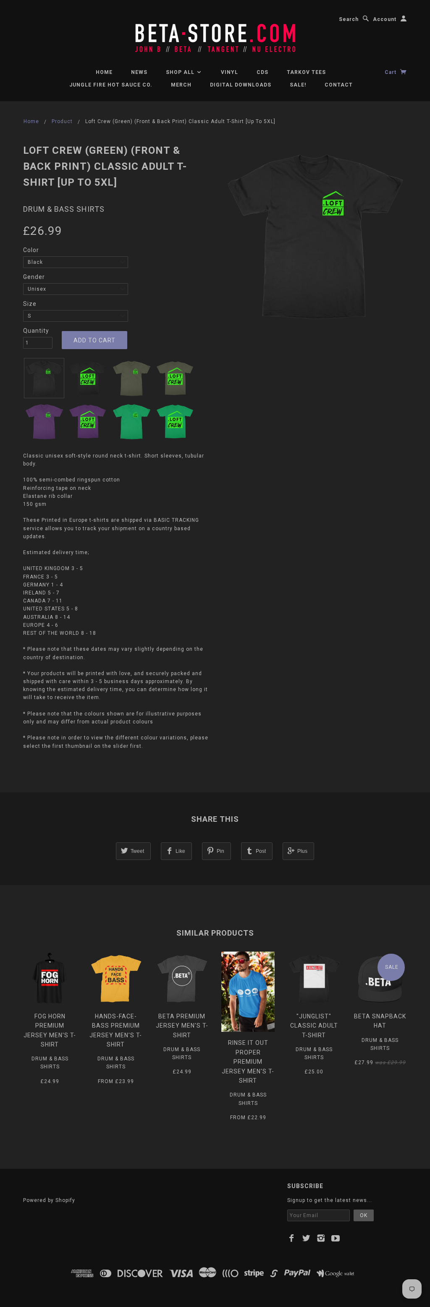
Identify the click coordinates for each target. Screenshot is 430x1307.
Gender (34, 276)
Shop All (181, 72)
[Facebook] (291, 1238)
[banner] (215, 34)
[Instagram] (321, 1238)
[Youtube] (335, 1238)
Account (384, 19)
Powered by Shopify (49, 1200)
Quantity (36, 330)
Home (104, 72)
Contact (339, 85)
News (139, 72)
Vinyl (229, 72)
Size (30, 303)
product (62, 121)
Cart (391, 72)
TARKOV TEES (306, 72)
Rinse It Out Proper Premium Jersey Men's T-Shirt (248, 1061)
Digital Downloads (240, 85)
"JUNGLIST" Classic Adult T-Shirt (314, 1026)
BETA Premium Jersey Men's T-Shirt (182, 1026)
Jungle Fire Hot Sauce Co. (110, 85)
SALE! (298, 85)
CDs (262, 72)
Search (349, 19)
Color (31, 250)
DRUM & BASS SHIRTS (64, 209)
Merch (181, 85)
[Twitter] (306, 1238)
